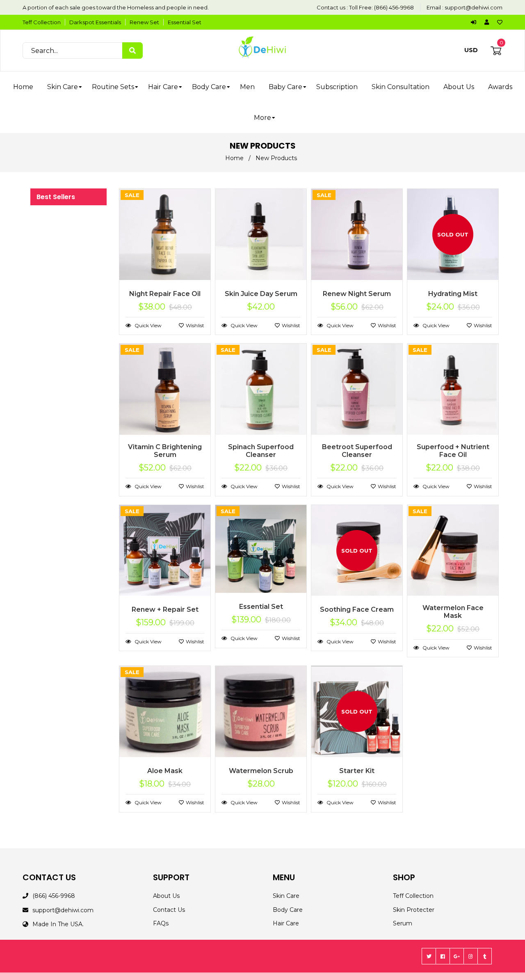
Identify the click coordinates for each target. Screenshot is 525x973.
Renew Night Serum (357, 294)
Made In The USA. (58, 924)
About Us (166, 896)
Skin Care (286, 896)
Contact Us (169, 909)
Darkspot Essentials (95, 22)
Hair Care (286, 923)
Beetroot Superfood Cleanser (357, 451)
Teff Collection (42, 22)
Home (234, 158)
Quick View (147, 325)
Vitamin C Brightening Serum (165, 451)
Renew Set (144, 22)
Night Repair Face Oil (165, 294)
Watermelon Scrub (261, 771)
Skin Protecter (413, 909)
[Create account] (488, 22)
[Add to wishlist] (499, 22)
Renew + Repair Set (165, 609)
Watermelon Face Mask (453, 612)
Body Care (288, 909)
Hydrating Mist (452, 294)
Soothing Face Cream (357, 609)
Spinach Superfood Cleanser (261, 451)
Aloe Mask (165, 771)
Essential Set (184, 22)
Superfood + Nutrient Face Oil (453, 451)
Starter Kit (356, 771)
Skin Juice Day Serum (261, 294)
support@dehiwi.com (473, 7)
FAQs (161, 923)
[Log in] (475, 22)
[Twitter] (429, 956)
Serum (402, 923)
